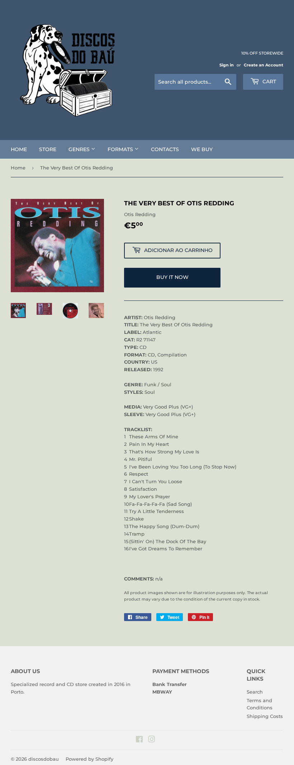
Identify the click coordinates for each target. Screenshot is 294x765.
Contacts (165, 149)
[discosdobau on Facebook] (139, 740)
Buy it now (172, 277)
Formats (121, 149)
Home (19, 149)
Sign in (226, 64)
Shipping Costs (265, 716)
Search (255, 692)
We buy (202, 149)
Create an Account (263, 64)
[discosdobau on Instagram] (151, 740)
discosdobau (43, 759)
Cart (268, 81)
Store (47, 149)
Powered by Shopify (89, 759)
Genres (79, 149)
